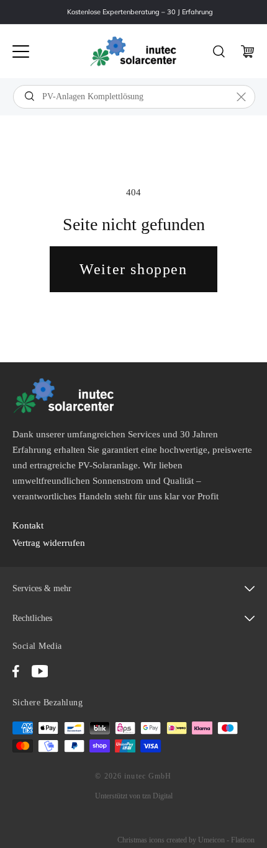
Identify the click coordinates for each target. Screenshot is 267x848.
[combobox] (134, 97)
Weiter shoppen (133, 269)
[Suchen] (29, 96)
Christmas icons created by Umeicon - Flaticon (186, 840)
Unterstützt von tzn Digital (134, 796)
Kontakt (27, 525)
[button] (20, 51)
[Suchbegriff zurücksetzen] (241, 96)
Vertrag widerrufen (48, 543)
